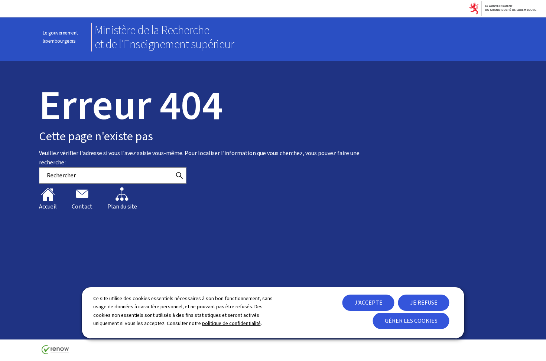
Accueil (48, 206)
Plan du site (122, 206)
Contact (82, 206)
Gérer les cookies (411, 321)
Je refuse (424, 302)
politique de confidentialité (231, 323)
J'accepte (368, 302)
